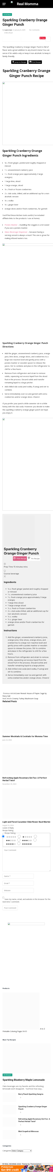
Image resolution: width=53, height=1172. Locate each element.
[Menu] (4, 4)
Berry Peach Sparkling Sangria (30, 1094)
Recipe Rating (7, 830)
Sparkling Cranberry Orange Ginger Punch (32, 1108)
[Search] (49, 4)
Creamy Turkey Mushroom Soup (25, 698)
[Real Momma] (26, 4)
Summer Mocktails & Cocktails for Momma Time (25, 736)
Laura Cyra (8, 30)
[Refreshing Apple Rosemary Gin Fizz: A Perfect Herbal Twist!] (26, 759)
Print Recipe (36, 62)
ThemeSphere (35, 1164)
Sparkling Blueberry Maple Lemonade (24, 1079)
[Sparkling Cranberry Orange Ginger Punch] (9, 1109)
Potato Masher (11, 225)
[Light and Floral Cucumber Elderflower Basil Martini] (26, 803)
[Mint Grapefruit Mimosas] (9, 1134)
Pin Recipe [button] (35, 559)
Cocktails (7, 14)
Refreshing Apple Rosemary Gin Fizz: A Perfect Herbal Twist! (24, 779)
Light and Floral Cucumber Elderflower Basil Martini (26, 822)
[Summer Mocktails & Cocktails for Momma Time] (26, 718)
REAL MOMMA (10, 1164)
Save (43, 38)
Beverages (7, 1075)
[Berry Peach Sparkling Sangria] (9, 1097)
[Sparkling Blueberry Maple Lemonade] (27, 1058)
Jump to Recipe (20, 62)
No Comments (34, 30)
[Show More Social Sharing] (48, 39)
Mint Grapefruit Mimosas (28, 1131)
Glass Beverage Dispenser (16, 232)
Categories (7, 1150)
